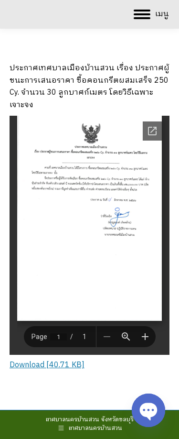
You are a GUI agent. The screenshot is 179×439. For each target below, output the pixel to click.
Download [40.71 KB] (47, 365)
